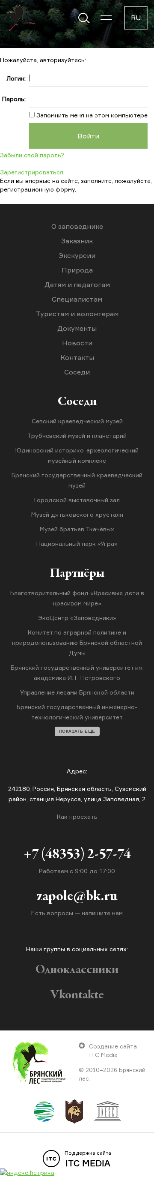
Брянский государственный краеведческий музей (77, 480)
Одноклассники (77, 970)
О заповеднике (77, 226)
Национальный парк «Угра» (77, 543)
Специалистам (77, 299)
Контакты (77, 357)
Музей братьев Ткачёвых (77, 529)
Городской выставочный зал (77, 499)
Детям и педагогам (77, 284)
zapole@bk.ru (77, 896)
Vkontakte (77, 995)
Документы (77, 328)
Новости (77, 342)
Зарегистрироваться (31, 172)
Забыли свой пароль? (32, 155)
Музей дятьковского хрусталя (77, 514)
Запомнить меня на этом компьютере (91, 115)
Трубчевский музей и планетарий (77, 435)
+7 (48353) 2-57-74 (77, 855)
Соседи (77, 372)
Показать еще (77, 731)
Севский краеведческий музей (77, 421)
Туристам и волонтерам (77, 313)
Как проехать (77, 816)
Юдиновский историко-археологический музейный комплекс (77, 455)
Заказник (77, 241)
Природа (77, 270)
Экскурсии (77, 255)
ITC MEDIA (88, 1159)
